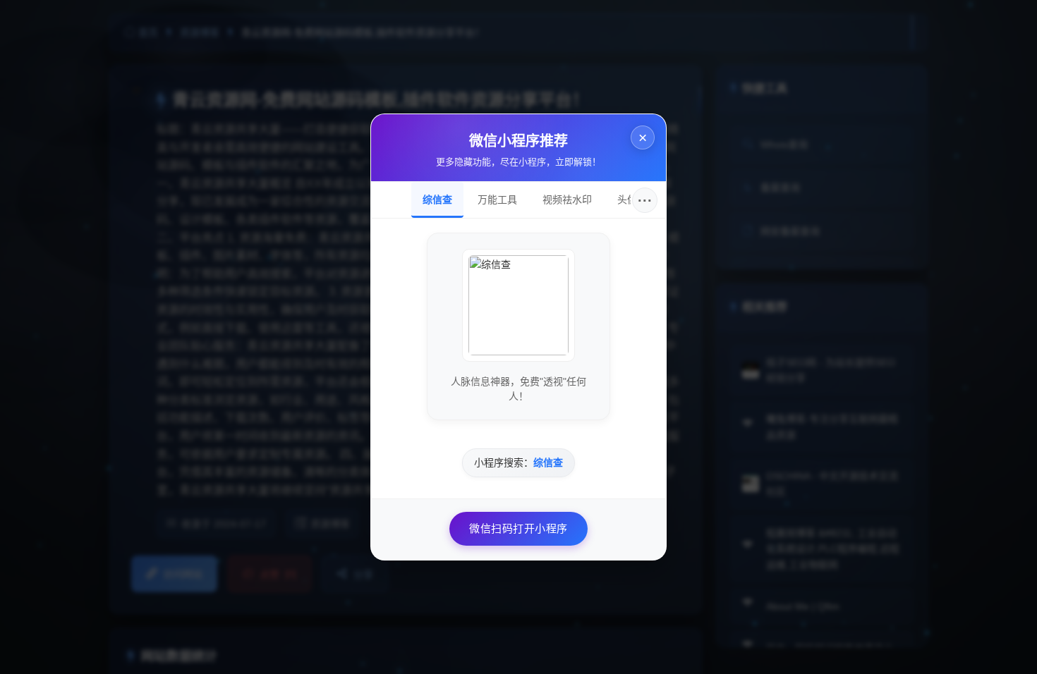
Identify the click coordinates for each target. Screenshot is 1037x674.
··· (645, 200)
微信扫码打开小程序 (518, 528)
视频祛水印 (567, 199)
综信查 (437, 199)
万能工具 (497, 199)
